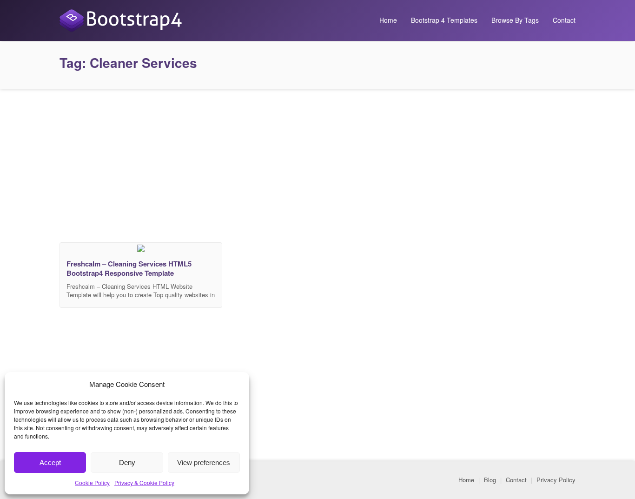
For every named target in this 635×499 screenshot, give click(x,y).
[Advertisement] (317, 163)
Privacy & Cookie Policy (144, 482)
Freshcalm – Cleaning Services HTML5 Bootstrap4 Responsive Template (129, 268)
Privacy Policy (555, 479)
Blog (490, 479)
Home (388, 20)
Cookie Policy (92, 482)
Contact (564, 20)
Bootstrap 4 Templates (444, 20)
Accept (50, 462)
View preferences (203, 462)
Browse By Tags (515, 20)
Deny (127, 462)
